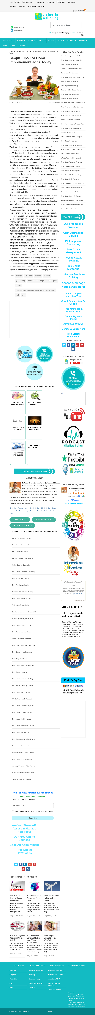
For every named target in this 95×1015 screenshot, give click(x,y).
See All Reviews (73, 500)
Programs (13, 975)
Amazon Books (22, 508)
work (23, 295)
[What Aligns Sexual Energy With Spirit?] (52, 931)
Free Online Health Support (21, 692)
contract (38, 276)
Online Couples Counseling (21, 565)
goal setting (20, 281)
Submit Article (20, 520)
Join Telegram (18, 30)
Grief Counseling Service (73, 234)
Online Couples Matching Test (73, 294)
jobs (55, 281)
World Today (61, 2)
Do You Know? (28, 2)
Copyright (32, 987)
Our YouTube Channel (55, 975)
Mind (5, 46)
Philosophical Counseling (73, 243)
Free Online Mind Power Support (23, 726)
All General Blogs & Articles (22, 51)
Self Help (20, 40)
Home (12, 2)
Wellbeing (31, 40)
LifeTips (60, 40)
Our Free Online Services (24, 838)
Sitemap (50, 1011)
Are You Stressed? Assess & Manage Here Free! (24, 828)
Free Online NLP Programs (21, 732)
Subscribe (33, 818)
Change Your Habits (22, 525)
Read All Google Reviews (73, 503)
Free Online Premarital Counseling (23, 572)
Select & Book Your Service (21, 779)
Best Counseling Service (20, 551)
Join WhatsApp (19, 27)
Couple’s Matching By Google (73, 302)
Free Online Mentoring (73, 267)
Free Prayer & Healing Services (22, 685)
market (18, 285)
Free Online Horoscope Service (22, 746)
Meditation (70, 40)
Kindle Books (45, 508)
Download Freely (34, 979)
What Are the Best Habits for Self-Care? (51, 898)
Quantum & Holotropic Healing (22, 592)
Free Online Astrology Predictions (23, 739)
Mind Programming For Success (23, 618)
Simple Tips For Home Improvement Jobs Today (35, 290)
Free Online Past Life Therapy (22, 759)
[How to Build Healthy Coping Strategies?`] (17, 891)
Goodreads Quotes (79, 600)
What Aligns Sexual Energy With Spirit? (50, 938)
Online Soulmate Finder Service (23, 752)
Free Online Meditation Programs (23, 665)
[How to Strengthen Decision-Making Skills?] (17, 931)
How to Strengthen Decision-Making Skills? (17, 938)
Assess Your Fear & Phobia (21, 639)
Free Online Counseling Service (22, 545)
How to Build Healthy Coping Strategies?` (16, 898)
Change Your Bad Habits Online (22, 558)
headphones (33, 281)
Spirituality (71, 2)
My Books (13, 508)
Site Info (17, 2)
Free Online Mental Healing (21, 598)
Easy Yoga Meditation (19, 659)
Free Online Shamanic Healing (22, 679)
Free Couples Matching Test (21, 625)
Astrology (32, 975)
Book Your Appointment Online (22, 538)
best (30, 276)
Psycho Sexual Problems (73, 259)
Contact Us (41, 6)
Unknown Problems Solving (73, 276)
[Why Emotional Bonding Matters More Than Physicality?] (35, 931)
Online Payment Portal (73, 317)
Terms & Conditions (55, 990)
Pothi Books (19, 511)
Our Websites (40, 2)
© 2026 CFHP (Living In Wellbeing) (19, 1011)
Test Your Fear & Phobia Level (73, 310)
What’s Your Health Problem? (22, 699)
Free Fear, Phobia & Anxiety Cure (23, 645)
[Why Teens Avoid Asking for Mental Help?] (35, 891)
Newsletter (13, 970)
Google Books (34, 508)
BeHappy (82, 40)
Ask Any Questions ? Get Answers (24, 766)
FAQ (11, 987)
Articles (22, 46)
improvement (45, 281)
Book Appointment (43, 520)
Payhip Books (30, 511)
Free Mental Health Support (21, 719)
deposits (47, 276)
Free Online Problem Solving (22, 712)
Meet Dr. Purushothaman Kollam (23, 772)
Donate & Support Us (73, 329)
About (11, 983)
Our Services (50, 2)
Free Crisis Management (73, 251)
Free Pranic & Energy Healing (22, 632)
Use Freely (13, 6)
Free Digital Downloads (24, 851)
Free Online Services (36, 970)
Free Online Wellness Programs (23, 706)
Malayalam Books (42, 511)
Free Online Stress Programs (22, 652)
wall (17, 295)
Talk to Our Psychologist (20, 605)
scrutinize (49, 141)
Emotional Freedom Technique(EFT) (24, 612)
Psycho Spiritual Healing (20, 578)
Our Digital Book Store (55, 970)
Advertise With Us (73, 324)
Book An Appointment (24, 844)
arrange (19, 276)
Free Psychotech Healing (20, 585)
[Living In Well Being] (47, 18)
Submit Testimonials (36, 983)
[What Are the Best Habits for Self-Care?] (52, 891)
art (26, 276)
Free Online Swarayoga (20, 672)
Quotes (13, 46)
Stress (50, 40)
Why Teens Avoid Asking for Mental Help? (34, 898)
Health (41, 40)
